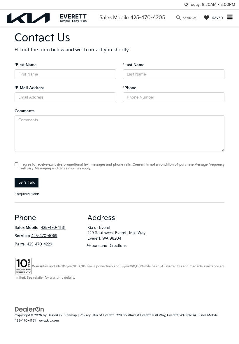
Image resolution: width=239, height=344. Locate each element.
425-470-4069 (44, 236)
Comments (24, 111)
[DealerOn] (29, 309)
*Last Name (134, 65)
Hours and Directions (107, 245)
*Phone (129, 88)
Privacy (85, 315)
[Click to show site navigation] (230, 18)
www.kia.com (48, 320)
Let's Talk (26, 182)
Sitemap (70, 315)
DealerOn (55, 315)
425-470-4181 (53, 227)
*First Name (26, 65)
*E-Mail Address (29, 88)
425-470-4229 (39, 244)
